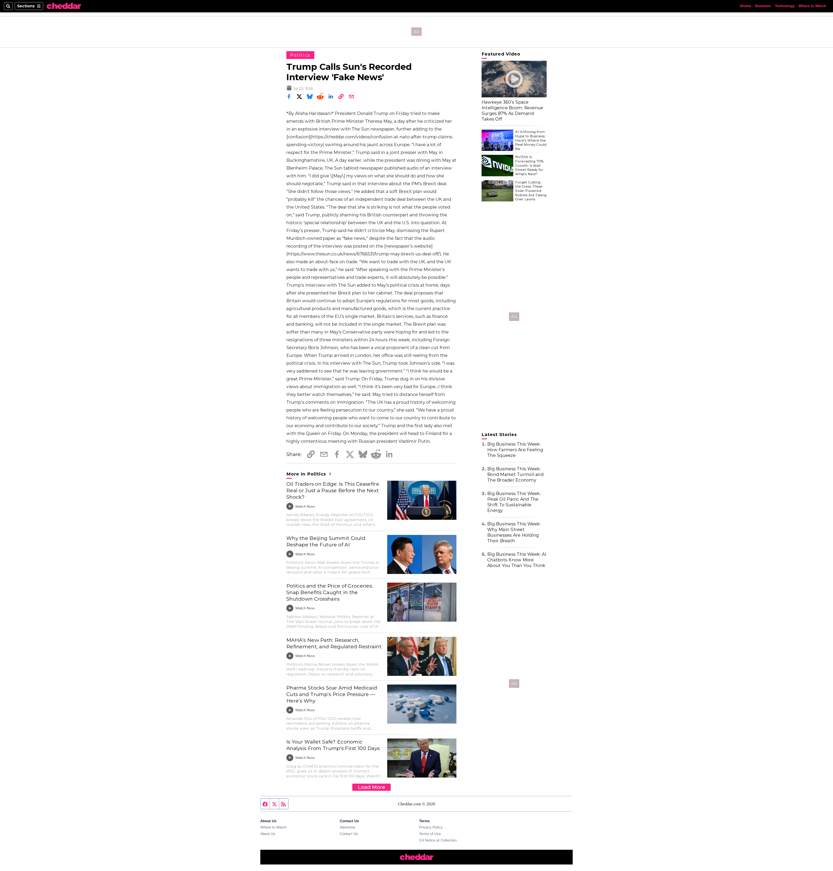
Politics (300, 55)
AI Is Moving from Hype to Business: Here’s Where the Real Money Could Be (530, 140)
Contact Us (349, 834)
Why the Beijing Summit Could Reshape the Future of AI (325, 541)
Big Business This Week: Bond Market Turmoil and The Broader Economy (515, 474)
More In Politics (307, 474)
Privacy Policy (431, 827)
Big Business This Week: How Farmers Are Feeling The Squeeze (515, 449)
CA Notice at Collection (438, 840)
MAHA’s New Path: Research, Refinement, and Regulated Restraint (334, 643)
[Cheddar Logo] (63, 6)
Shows (745, 6)
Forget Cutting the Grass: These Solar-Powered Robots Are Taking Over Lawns (530, 190)
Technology (785, 6)
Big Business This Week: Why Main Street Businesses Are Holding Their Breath (514, 532)
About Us (267, 834)
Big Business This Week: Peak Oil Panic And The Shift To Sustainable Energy (514, 502)
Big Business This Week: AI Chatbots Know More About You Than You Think (516, 560)
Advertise (347, 827)
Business (763, 6)
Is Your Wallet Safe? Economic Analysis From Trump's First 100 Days (333, 745)
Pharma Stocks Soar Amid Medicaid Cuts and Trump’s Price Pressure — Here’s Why (331, 694)
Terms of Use (430, 834)
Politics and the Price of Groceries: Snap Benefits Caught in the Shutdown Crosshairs (329, 592)
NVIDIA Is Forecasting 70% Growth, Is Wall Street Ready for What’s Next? (529, 165)
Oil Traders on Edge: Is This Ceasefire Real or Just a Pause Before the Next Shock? (332, 490)
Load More (371, 787)
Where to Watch (812, 6)
